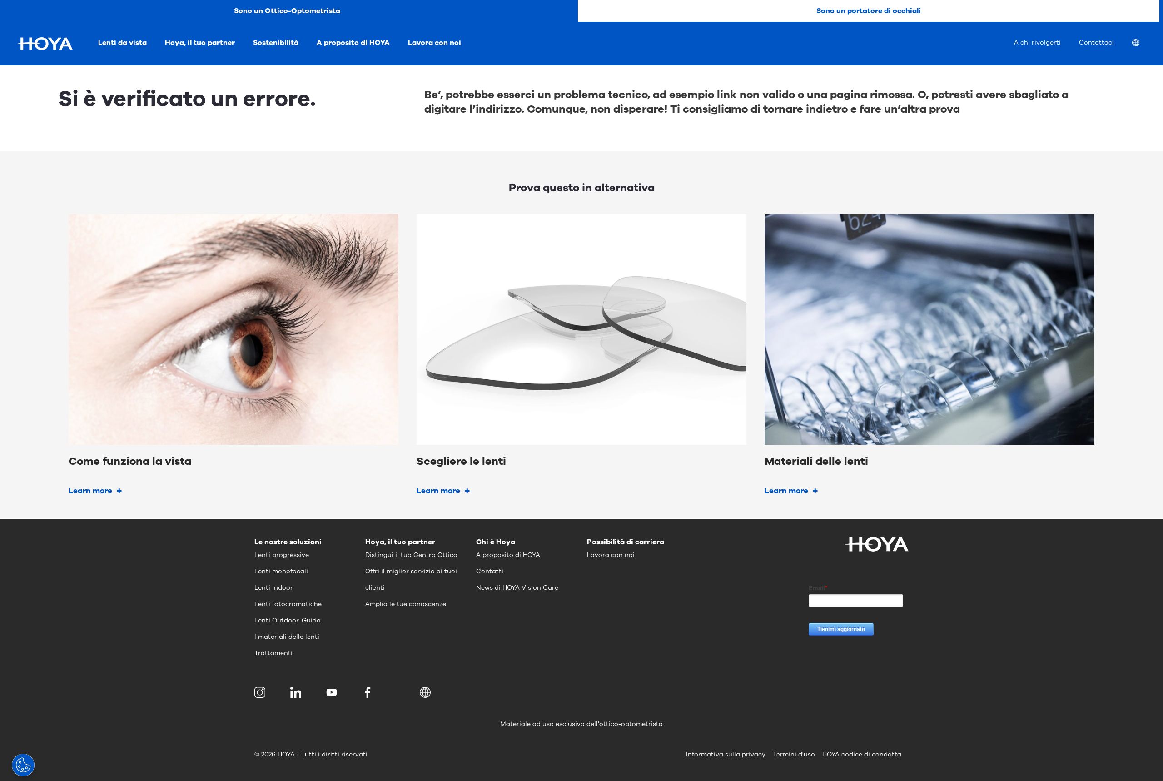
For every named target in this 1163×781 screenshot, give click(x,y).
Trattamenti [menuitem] (273, 653)
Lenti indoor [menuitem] (273, 587)
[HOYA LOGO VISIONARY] (44, 43)
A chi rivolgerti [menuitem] (1037, 42)
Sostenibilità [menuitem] (275, 43)
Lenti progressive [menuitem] (281, 555)
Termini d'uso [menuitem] (794, 754)
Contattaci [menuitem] (1096, 42)
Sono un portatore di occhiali (868, 11)
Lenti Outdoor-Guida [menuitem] (287, 620)
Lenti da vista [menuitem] (122, 43)
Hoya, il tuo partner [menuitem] (200, 43)
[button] (427, 692)
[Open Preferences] (23, 765)
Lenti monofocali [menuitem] (281, 571)
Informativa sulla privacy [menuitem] (725, 754)
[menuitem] (1143, 44)
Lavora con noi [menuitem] (434, 43)
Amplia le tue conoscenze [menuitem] (405, 604)
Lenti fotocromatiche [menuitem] (288, 604)
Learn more (90, 491)
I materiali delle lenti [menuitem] (286, 636)
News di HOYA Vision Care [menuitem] (517, 587)
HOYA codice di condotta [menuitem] (861, 754)
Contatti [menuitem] (489, 571)
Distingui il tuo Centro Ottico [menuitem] (411, 555)
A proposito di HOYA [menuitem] (353, 43)
